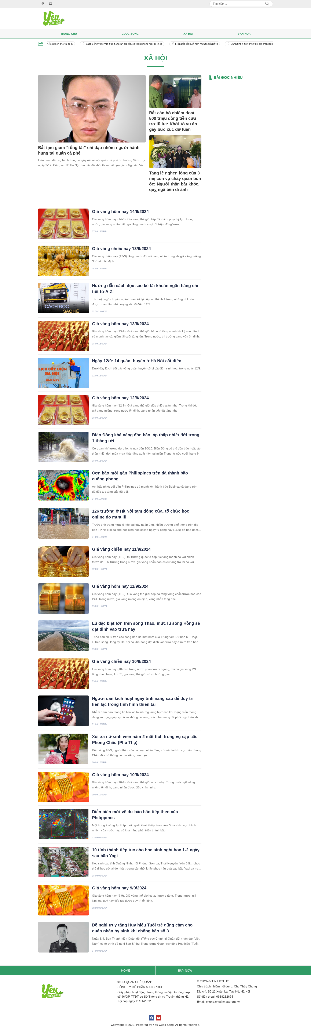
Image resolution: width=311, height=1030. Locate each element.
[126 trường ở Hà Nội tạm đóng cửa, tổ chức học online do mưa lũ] (63, 523)
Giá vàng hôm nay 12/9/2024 (120, 397)
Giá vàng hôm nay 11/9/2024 (120, 586)
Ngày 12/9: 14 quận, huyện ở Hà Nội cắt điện (136, 360)
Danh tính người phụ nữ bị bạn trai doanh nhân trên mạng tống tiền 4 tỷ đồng (250, 43)
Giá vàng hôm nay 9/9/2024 (119, 888)
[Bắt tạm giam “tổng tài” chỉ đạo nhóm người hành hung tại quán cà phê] (92, 108)
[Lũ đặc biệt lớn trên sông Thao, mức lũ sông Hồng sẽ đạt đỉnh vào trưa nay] (63, 635)
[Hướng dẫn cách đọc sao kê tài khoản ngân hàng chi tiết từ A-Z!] (63, 298)
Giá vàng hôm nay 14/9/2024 (120, 211)
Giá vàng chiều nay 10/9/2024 (121, 661)
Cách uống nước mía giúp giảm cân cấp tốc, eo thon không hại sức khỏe (103, 43)
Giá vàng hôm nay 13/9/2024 (120, 323)
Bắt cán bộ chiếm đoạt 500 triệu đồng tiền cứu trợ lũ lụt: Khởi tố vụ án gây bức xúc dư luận (173, 121)
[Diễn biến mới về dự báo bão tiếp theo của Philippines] (63, 824)
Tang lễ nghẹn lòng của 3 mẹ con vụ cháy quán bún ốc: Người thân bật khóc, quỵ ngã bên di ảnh (175, 181)
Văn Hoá (244, 33)
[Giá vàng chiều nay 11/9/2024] (63, 561)
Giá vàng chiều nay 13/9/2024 (121, 248)
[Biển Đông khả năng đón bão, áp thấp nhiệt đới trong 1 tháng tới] (63, 447)
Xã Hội (188, 33)
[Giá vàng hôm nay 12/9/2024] (63, 410)
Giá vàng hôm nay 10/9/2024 (120, 774)
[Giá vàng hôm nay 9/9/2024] (63, 900)
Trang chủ (69, 33)
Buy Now (185, 970)
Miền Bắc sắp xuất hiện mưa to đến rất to (175, 43)
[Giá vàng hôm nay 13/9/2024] (63, 336)
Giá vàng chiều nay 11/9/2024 (121, 549)
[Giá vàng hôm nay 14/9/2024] (63, 224)
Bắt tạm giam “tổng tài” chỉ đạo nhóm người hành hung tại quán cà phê (88, 150)
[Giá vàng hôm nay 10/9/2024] (63, 787)
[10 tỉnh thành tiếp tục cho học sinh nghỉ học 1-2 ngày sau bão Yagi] (63, 862)
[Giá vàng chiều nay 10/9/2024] (63, 673)
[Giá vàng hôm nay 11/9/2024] (63, 598)
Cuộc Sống (130, 33)
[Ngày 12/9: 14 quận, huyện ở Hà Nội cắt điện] (63, 373)
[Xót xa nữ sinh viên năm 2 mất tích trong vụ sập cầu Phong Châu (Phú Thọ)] (63, 749)
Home (125, 970)
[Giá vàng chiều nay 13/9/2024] (63, 261)
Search (267, 4)
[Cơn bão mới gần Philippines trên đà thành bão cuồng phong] (63, 485)
